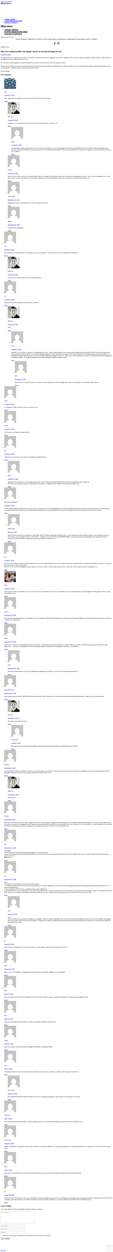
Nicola (12, 141)
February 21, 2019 (9, 969)
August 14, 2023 (12, 1094)
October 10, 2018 (6, 54)
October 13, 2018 (9, 588)
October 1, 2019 (16, 743)
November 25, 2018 (10, 642)
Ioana (5, 1065)
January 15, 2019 (9, 944)
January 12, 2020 (9, 1143)
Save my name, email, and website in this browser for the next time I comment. (27, 1235)
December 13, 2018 (10, 848)
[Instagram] (58, 43)
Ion (5, 940)
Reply (6, 101)
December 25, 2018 (10, 879)
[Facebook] (55, 43)
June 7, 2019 (8, 1118)
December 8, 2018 (9, 819)
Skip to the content (6, 1)
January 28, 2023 (9, 1195)
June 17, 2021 (8, 1170)
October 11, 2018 (16, 349)
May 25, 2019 (8, 1069)
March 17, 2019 (8, 994)
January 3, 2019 (12, 914)
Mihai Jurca (6, 3)
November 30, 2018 (10, 693)
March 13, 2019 (12, 532)
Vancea (6, 1040)
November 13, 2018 (13, 200)
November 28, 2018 (14, 225)
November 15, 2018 (10, 615)
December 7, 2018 (13, 794)
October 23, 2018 (13, 479)
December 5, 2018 (9, 768)
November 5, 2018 (20, 379)
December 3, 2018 (13, 718)
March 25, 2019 (8, 1044)
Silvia (5, 990)
